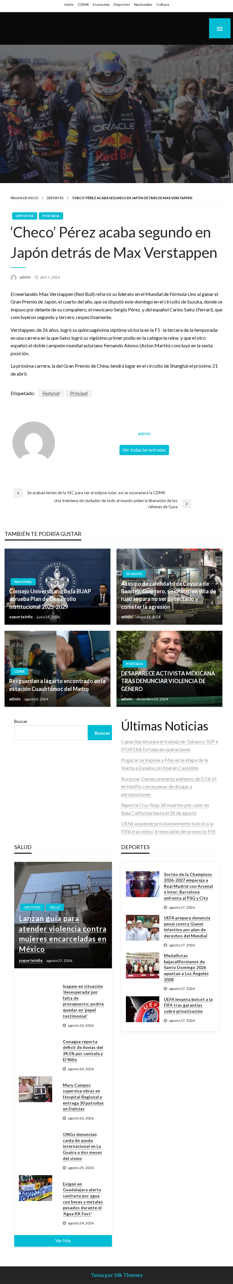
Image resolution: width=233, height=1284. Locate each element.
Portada (50, 216)
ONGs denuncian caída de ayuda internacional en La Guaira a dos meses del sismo (82, 1146)
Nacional (23, 582)
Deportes (121, 4)
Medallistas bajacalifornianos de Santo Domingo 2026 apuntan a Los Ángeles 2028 (186, 967)
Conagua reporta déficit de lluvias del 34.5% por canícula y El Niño (83, 1050)
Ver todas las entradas (144, 450)
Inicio (69, 4)
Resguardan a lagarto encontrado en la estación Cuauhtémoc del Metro (57, 685)
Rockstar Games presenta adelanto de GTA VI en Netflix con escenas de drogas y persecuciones (169, 786)
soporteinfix (21, 616)
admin (25, 277)
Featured (50, 393)
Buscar (20, 721)
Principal (79, 393)
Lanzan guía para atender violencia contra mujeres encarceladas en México (62, 933)
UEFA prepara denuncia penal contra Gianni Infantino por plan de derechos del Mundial (187, 926)
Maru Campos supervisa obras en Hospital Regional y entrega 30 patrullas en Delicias (83, 1096)
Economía (101, 4)
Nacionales (143, 4)
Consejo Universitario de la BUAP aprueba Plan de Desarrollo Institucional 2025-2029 (50, 599)
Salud (55, 907)
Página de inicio (24, 198)
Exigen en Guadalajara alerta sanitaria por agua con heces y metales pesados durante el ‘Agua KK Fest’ (83, 1198)
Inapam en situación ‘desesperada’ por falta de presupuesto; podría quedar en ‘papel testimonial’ (83, 1001)
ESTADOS (134, 574)
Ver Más (63, 1240)
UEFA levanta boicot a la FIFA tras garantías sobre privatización (188, 1005)
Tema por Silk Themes (117, 1275)
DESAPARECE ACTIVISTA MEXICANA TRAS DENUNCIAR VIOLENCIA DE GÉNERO (168, 681)
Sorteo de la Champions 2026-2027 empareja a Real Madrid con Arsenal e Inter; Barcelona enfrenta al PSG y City (188, 886)
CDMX (83, 4)
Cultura (162, 4)
